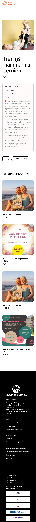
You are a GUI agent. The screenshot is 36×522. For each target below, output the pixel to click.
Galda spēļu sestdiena (11, 214)
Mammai (8, 462)
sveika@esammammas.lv (14, 429)
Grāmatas (9, 458)
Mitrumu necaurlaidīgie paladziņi (16, 448)
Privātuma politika (11, 435)
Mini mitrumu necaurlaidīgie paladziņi (18, 451)
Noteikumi (9, 439)
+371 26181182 (10, 426)
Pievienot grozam (20, 159)
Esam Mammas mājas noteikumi (16, 442)
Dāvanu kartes (10, 455)
